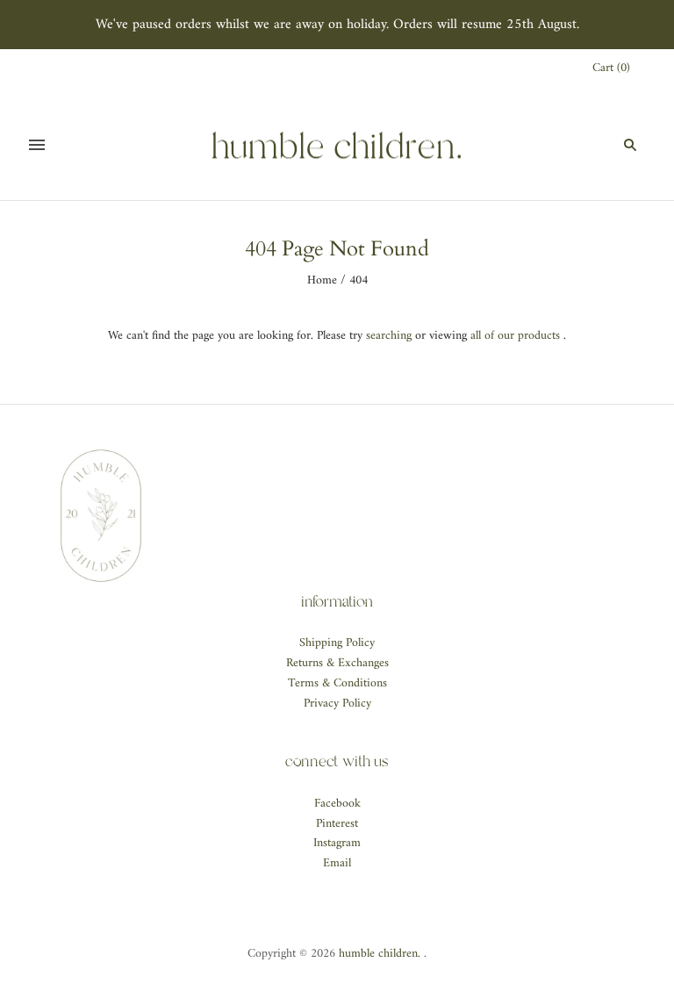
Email (337, 863)
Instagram (337, 843)
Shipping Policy (337, 643)
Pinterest (337, 824)
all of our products (515, 336)
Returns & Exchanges (337, 663)
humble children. (379, 954)
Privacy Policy (337, 704)
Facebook (337, 804)
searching (389, 336)
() (611, 69)
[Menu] (36, 145)
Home (322, 280)
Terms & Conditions (337, 683)
